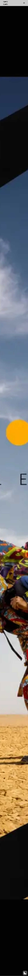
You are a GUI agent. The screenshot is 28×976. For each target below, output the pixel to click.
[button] (25, 973)
